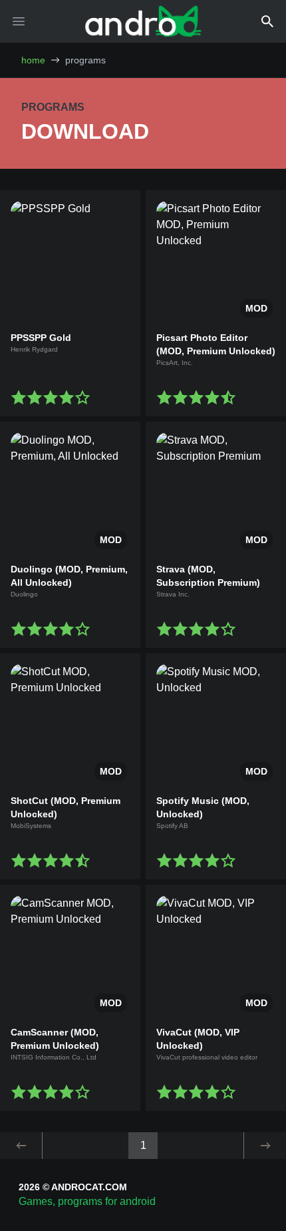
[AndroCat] (143, 21)
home (33, 60)
